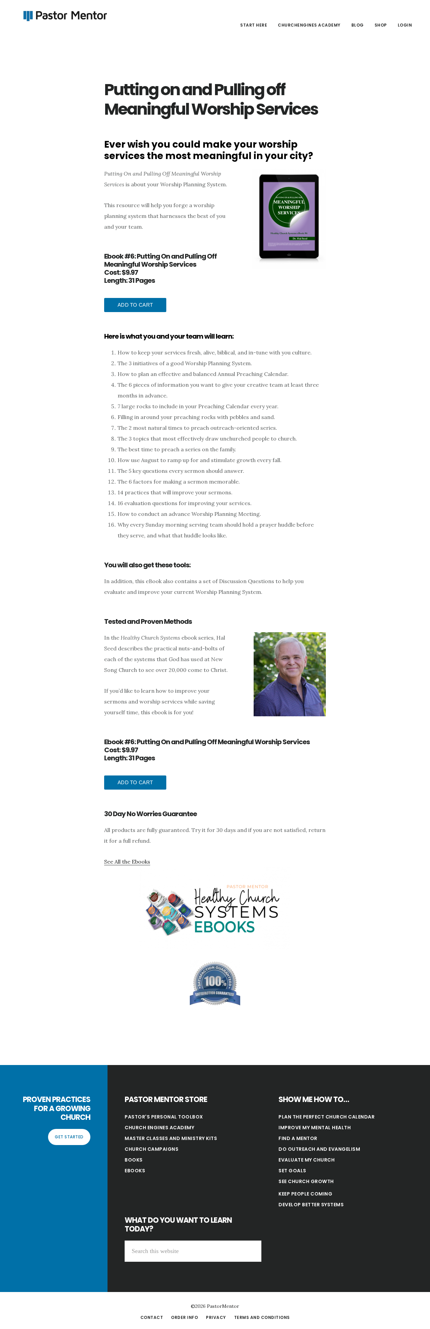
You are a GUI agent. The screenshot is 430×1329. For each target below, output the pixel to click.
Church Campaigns (151, 1149)
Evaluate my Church (306, 1159)
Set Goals (292, 1170)
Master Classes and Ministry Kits (171, 1138)
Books (134, 1159)
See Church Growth (306, 1181)
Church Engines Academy (159, 1127)
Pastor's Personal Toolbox (164, 1116)
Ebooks (135, 1170)
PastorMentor (63, 15)
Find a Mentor (297, 1138)
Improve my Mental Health (314, 1127)
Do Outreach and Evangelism (319, 1149)
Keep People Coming (305, 1193)
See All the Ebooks (127, 861)
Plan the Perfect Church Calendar (326, 1116)
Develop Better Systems (311, 1204)
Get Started (69, 1137)
